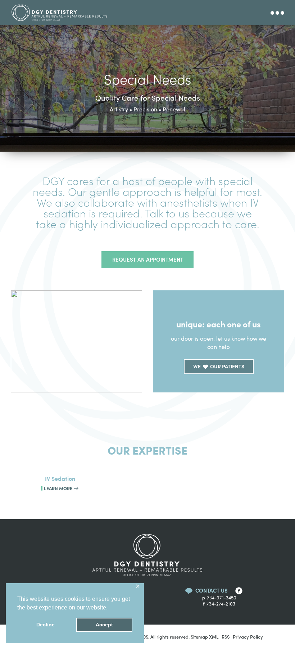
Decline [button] (45, 624)
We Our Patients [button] (218, 366)
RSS (226, 636)
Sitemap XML (204, 636)
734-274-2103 (219, 603)
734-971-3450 (219, 597)
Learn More (58, 488)
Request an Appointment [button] (147, 259)
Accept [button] (104, 624)
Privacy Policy (248, 636)
